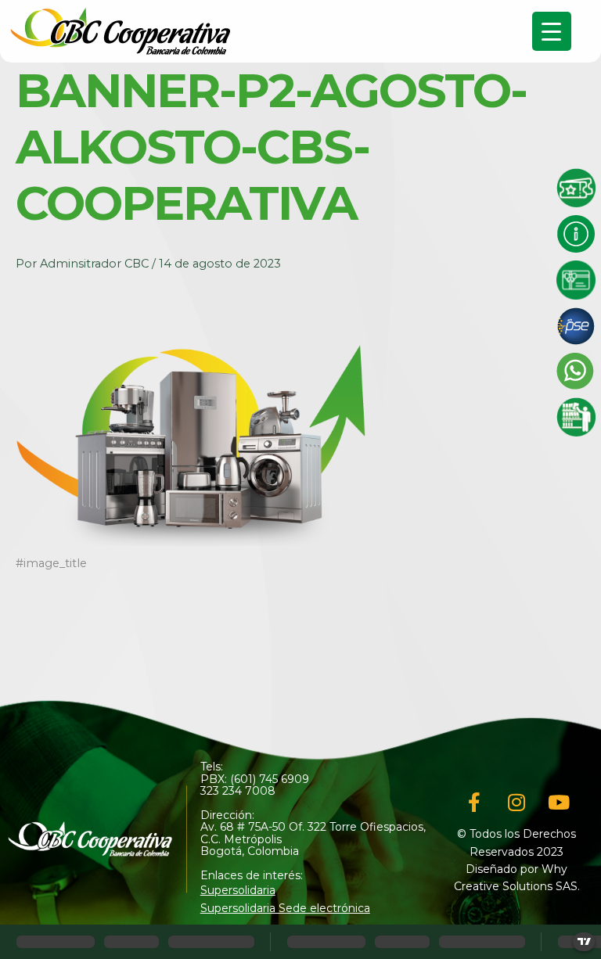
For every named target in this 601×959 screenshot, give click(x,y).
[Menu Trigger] (551, 31)
